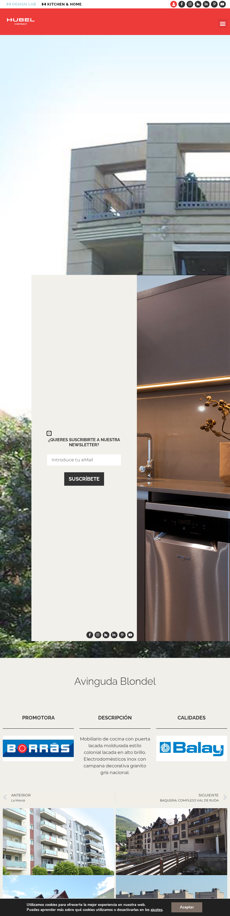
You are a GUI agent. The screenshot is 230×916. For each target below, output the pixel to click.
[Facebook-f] (181, 4)
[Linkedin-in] (206, 4)
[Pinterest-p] (214, 4)
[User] (173, 4)
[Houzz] (198, 4)
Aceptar (187, 907)
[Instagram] (190, 4)
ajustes (156, 909)
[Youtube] (222, 4)
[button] (222, 23)
